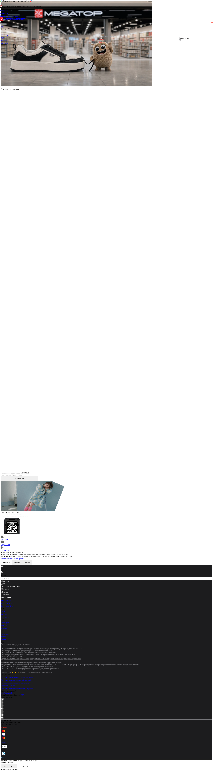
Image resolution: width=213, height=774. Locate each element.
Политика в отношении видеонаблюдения (17, 689)
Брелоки (4, 628)
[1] (1, 27)
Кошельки (5, 637)
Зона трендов (6, 600)
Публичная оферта (8, 686)
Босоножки (5, 617)
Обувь (3, 612)
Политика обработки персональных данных (17, 677)
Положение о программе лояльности (15, 683)
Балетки (4, 614)
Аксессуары (5, 623)
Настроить (17, 562)
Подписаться (19, 478)
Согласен (27, 562)
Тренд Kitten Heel (7, 603)
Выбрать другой (26, 766)
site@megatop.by (7, 693)
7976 (23, 695)
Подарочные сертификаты (10, 16)
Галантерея (5, 634)
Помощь (4, 592)
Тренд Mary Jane (7, 606)
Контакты (5, 589)
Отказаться (6, 562)
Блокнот (4, 626)
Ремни (3, 640)
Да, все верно (9, 766)
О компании (6, 598)
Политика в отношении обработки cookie (16, 680)
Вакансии (5, 595)
